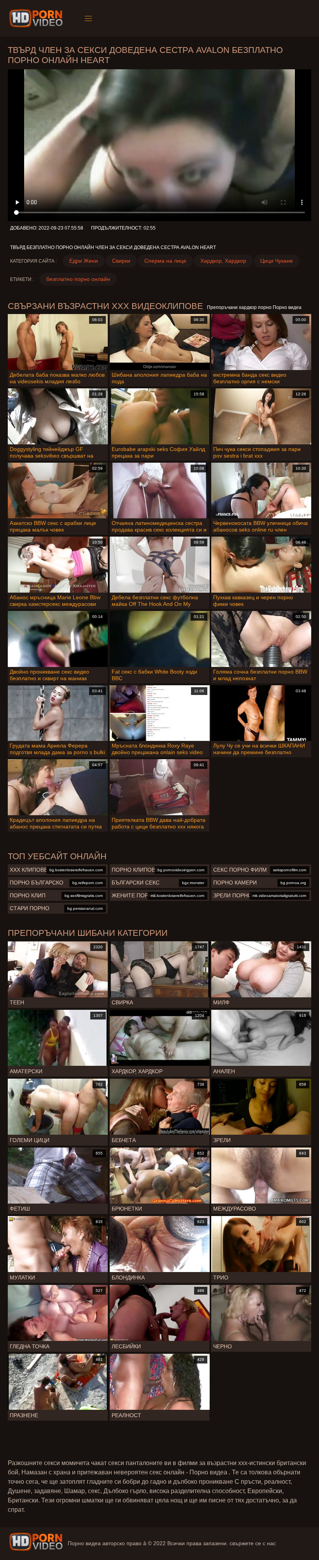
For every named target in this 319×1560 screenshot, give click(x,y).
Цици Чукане (276, 261)
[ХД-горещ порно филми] (37, 18)
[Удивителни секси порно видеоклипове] (36, 1541)
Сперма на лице (165, 261)
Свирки (121, 261)
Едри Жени (83, 261)
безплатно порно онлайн (78, 279)
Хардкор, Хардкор (223, 261)
